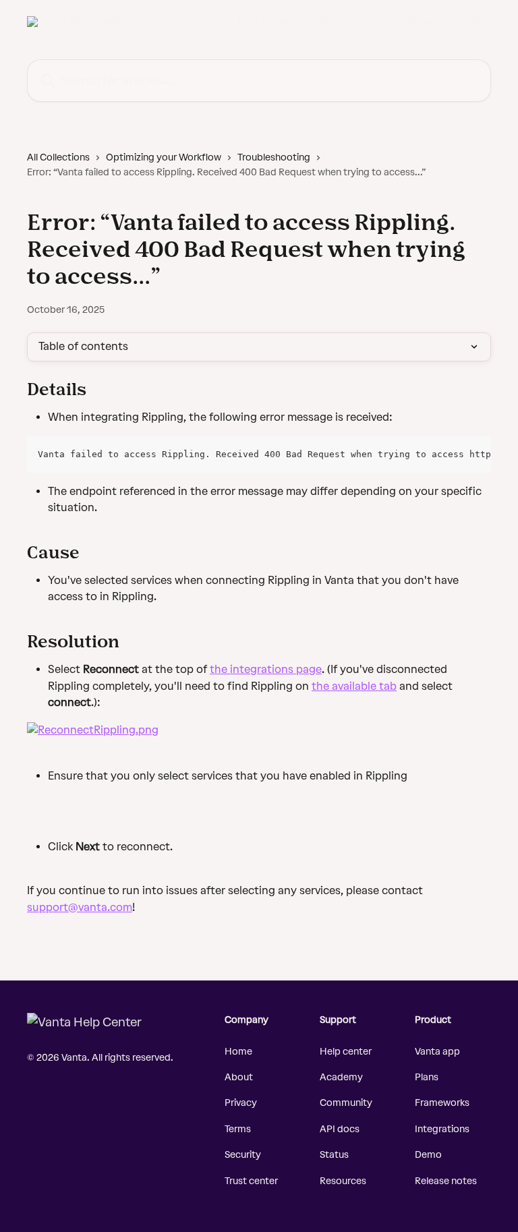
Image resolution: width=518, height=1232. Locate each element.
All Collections (58, 157)
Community (346, 1103)
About (239, 1077)
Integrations (442, 1129)
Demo (428, 1155)
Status (334, 1155)
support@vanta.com (79, 907)
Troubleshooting (273, 157)
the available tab (354, 686)
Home (238, 1051)
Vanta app (437, 1051)
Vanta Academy (351, 21)
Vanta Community (443, 21)
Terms (238, 1129)
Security (243, 1155)
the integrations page (266, 669)
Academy (341, 1077)
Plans (426, 1077)
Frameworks (442, 1103)
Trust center (251, 1181)
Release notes (446, 1181)
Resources (343, 1181)
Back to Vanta (268, 21)
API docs (339, 1129)
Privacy (241, 1103)
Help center (346, 1051)
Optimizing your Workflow (163, 157)
